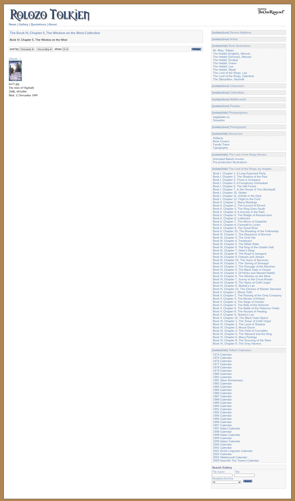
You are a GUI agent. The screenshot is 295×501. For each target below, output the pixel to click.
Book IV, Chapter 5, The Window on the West (241, 276)
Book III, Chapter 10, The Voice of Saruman (240, 260)
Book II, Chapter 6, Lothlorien (231, 218)
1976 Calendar (222, 361)
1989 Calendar (222, 402)
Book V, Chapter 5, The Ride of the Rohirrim (241, 305)
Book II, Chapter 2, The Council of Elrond (239, 205)
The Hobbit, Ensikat (225, 60)
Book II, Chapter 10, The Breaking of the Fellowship (246, 231)
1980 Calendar (222, 373)
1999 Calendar (222, 438)
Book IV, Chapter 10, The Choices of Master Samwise (247, 289)
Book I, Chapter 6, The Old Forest (234, 186)
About (52, 24)
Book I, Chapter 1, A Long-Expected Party (239, 173)
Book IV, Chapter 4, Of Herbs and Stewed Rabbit (244, 272)
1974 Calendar (222, 354)
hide (224, 45)
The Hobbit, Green (225, 63)
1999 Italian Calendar (226, 441)
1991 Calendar (222, 409)
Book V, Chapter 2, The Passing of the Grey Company (247, 295)
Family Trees (221, 144)
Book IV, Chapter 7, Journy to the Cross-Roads (243, 279)
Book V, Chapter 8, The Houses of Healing (240, 311)
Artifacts (218, 138)
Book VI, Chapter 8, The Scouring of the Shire (242, 340)
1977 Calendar (222, 364)
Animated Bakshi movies (228, 159)
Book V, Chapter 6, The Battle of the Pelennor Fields (246, 308)
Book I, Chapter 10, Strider (230, 192)
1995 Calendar (222, 418)
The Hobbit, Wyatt (224, 69)
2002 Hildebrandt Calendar (230, 457)
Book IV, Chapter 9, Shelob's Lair (234, 285)
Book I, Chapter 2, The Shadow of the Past (240, 176)
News (12, 24)
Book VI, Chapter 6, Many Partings (235, 337)
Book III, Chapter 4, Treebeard (232, 240)
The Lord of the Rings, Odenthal (233, 76)
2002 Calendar (222, 454)
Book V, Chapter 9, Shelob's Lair (233, 314)
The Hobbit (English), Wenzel (231, 53)
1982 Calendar (222, 383)
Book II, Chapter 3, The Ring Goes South (239, 208)
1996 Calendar (222, 422)
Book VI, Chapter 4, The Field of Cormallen (240, 330)
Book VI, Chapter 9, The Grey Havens (237, 343)
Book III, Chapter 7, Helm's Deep (234, 250)
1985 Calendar (222, 389)
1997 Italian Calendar (226, 428)
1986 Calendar (222, 393)
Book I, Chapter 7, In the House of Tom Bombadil (244, 189)
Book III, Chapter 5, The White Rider (236, 244)
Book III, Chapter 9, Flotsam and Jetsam (238, 256)
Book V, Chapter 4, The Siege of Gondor (238, 301)
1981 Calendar (222, 377)
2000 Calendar (222, 444)
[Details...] (15, 59)
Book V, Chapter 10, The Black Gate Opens (240, 317)
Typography (220, 147)
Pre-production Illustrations (230, 162)
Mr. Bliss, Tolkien (223, 50)
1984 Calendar (222, 386)
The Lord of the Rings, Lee (230, 72)
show (225, 32)
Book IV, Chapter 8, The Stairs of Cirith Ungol (241, 282)
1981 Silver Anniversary (228, 380)
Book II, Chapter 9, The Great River (235, 228)
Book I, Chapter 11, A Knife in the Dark (237, 195)
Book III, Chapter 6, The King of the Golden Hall (243, 247)
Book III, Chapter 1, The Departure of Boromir (242, 234)
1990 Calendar (222, 406)
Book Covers (221, 141)
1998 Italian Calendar (226, 434)
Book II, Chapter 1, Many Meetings (235, 202)
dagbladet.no (221, 117)
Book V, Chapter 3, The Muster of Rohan (239, 298)
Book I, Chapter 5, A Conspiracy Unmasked (240, 183)
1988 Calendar (222, 399)
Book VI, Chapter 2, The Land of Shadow (239, 324)
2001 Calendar (222, 447)
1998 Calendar (222, 431)
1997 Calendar (222, 425)
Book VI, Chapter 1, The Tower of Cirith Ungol (242, 321)
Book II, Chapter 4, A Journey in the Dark (239, 211)
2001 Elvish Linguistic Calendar (233, 450)
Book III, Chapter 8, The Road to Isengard (239, 253)
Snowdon (219, 120)
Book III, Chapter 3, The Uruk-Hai (234, 237)
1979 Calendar (222, 370)
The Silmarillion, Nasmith (228, 79)
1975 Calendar (222, 357)
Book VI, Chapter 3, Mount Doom (234, 327)
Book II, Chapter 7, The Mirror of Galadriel (240, 221)
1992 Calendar (222, 412)
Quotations (38, 24)
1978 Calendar (222, 367)
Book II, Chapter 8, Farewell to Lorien (236, 224)
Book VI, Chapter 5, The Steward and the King (242, 333)
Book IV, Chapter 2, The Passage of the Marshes (244, 266)
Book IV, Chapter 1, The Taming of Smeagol (241, 263)
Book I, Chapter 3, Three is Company (236, 179)
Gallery (23, 24)
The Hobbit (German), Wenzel (232, 56)
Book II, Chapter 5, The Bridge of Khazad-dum (242, 215)
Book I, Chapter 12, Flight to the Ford (236, 199)
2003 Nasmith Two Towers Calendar (236, 460)
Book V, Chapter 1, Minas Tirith (232, 292)
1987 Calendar (222, 396)
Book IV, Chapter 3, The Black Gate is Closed (242, 269)
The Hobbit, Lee (223, 66)
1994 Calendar (222, 415)
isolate (217, 32)
